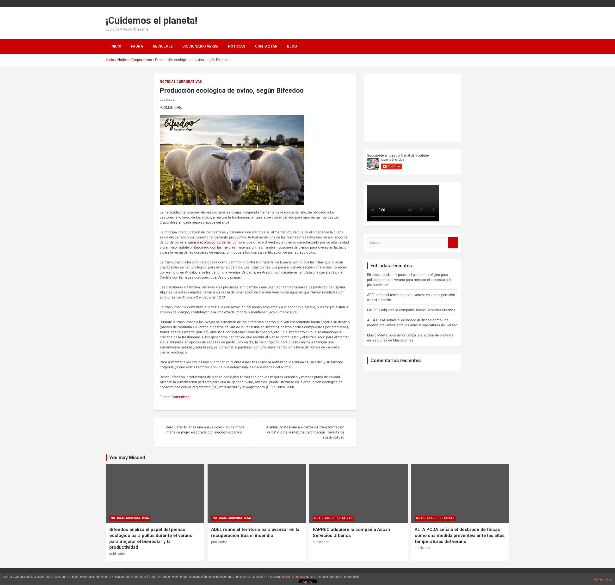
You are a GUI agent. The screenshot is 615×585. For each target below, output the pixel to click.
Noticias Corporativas (181, 82)
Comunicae (181, 397)
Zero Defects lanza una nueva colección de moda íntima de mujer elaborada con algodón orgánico (205, 429)
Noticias (236, 46)
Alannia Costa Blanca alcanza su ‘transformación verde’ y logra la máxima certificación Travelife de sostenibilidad (305, 432)
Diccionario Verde (200, 46)
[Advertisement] (403, 107)
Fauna (137, 46)
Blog (292, 46)
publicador (168, 99)
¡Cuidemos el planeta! (151, 20)
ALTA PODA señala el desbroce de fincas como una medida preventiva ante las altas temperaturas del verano (459, 535)
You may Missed (127, 457)
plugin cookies (603, 579)
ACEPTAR (307, 581)
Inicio (116, 46)
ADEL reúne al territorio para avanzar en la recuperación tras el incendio (255, 532)
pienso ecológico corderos (209, 242)
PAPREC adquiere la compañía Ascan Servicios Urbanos (411, 310)
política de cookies (293, 577)
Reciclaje (163, 46)
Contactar (266, 46)
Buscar (453, 242)
